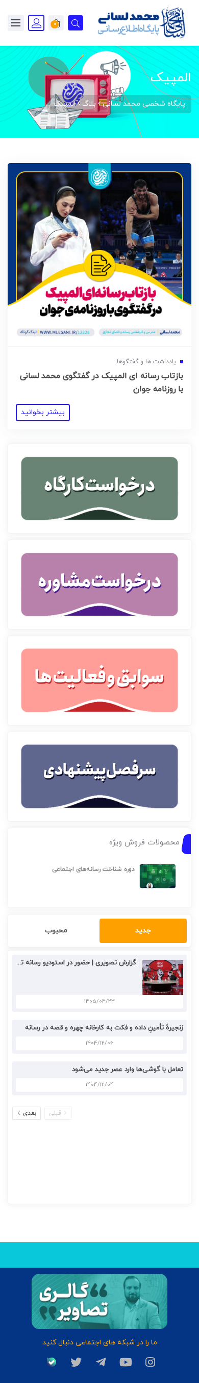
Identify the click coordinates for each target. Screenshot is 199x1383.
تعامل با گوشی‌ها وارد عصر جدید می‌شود (127, 1069)
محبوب (56, 930)
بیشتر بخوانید (43, 412)
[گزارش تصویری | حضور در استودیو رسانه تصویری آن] (160, 977)
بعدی (29, 1113)
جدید (143, 930)
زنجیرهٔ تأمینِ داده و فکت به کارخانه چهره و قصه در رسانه (104, 1027)
